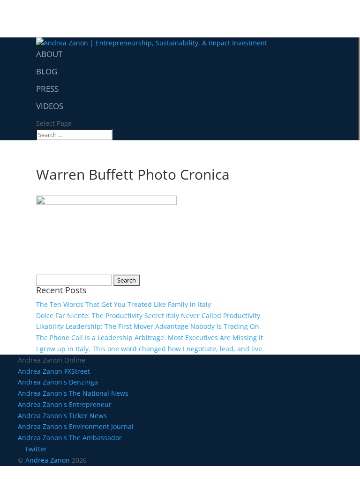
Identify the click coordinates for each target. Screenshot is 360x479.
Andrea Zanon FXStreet (54, 371)
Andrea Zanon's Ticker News (62, 415)
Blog (46, 71)
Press (47, 88)
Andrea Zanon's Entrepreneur (65, 404)
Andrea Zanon (47, 460)
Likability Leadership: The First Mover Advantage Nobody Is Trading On (147, 326)
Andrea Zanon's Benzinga (58, 381)
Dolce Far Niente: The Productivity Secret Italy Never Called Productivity (148, 315)
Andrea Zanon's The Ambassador (70, 437)
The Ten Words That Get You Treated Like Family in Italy (123, 304)
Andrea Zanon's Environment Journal (76, 426)
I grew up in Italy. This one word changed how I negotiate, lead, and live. (150, 348)
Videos (49, 106)
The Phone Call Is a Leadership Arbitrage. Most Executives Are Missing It (149, 337)
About (49, 54)
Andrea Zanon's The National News (73, 393)
